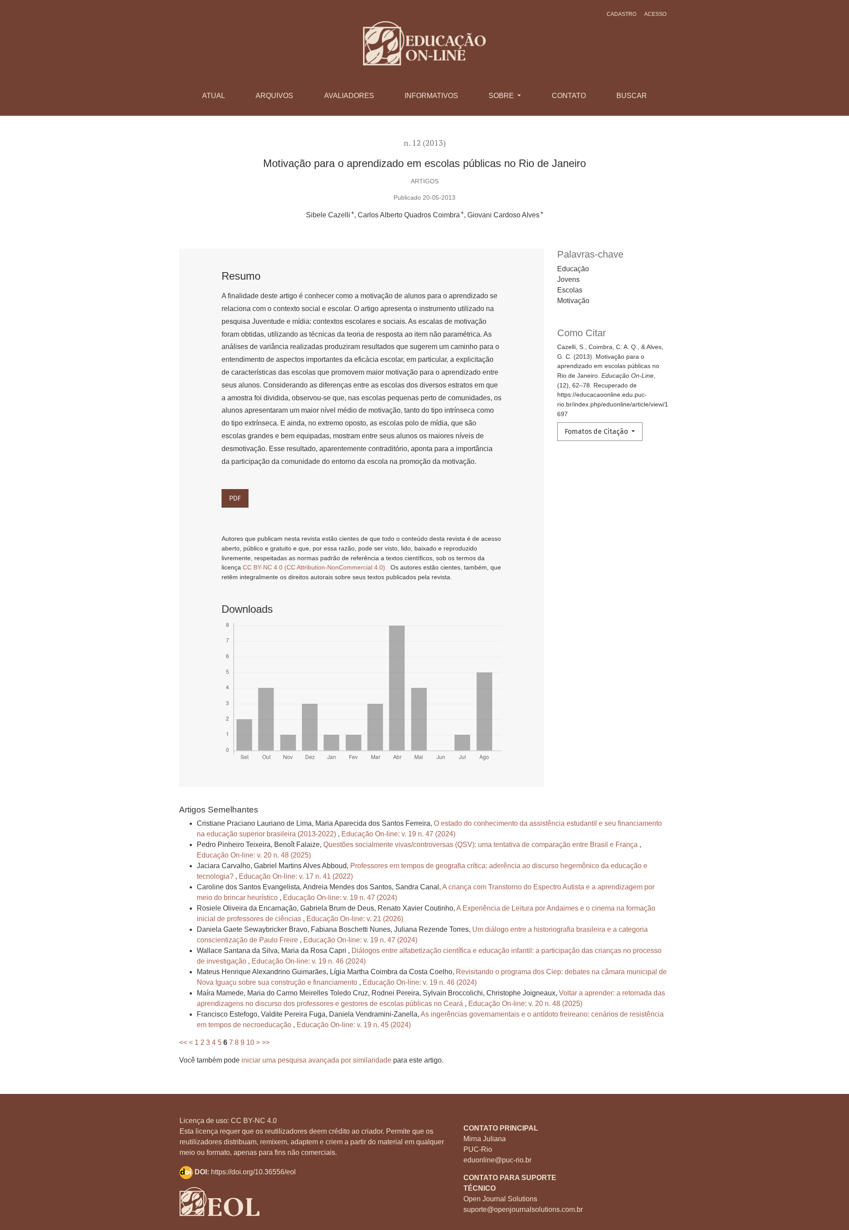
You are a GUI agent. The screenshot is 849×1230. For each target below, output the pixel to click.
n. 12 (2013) (425, 143)
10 (250, 1042)
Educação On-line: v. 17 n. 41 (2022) (296, 876)
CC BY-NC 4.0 (254, 1120)
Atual (213, 95)
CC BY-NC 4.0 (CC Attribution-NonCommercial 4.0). (316, 567)
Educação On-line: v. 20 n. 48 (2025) (254, 855)
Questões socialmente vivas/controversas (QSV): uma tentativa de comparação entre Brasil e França (481, 844)
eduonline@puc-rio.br (497, 1160)
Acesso (655, 14)
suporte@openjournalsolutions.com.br (523, 1209)
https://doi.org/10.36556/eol (253, 1172)
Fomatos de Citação (597, 431)
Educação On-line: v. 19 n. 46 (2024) (309, 961)
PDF (235, 498)
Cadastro (621, 14)
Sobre (502, 95)
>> (266, 1042)
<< (183, 1042)
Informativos (431, 95)
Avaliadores (349, 95)
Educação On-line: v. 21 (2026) (354, 918)
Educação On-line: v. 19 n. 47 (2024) (398, 834)
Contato (569, 95)
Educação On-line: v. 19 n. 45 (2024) (354, 1025)
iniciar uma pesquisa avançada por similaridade (316, 1060)
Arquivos (274, 95)
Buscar (631, 95)
